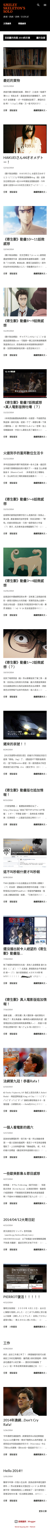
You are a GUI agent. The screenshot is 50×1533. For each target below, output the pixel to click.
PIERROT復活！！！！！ (22, 1297)
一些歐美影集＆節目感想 (21, 1173)
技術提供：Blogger (27, 1521)
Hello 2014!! (13, 1471)
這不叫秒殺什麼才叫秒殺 (21, 872)
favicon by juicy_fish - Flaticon (25, 1527)
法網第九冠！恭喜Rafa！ (21, 1081)
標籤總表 (22, 23)
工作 (6, 1343)
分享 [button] (5, 110)
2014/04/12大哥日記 (19, 1220)
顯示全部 (40, 37)
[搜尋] (38, 5)
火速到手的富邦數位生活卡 (23, 453)
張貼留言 (13, 110)
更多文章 (43, 1511)
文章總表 (7, 23)
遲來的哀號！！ (15, 744)
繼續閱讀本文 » (40, 110)
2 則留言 (13, 1326)
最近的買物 (11, 80)
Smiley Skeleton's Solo (14, 8)
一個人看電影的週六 (18, 1127)
